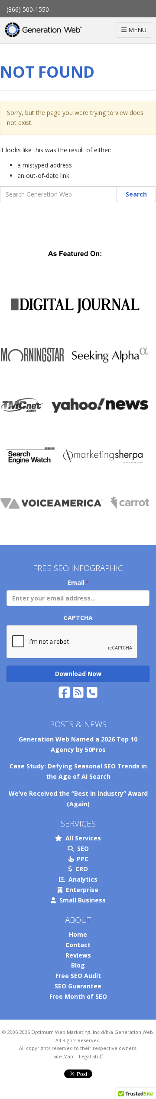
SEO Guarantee (78, 986)
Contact (78, 945)
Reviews (78, 955)
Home (78, 934)
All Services (81, 838)
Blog (78, 965)
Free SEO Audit (78, 975)
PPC (80, 859)
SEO (81, 848)
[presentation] (72, 642)
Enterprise (80, 890)
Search (136, 194)
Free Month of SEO (78, 996)
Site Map (63, 1056)
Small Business (81, 900)
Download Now (78, 673)
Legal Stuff (91, 1056)
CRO (80, 869)
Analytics (81, 879)
